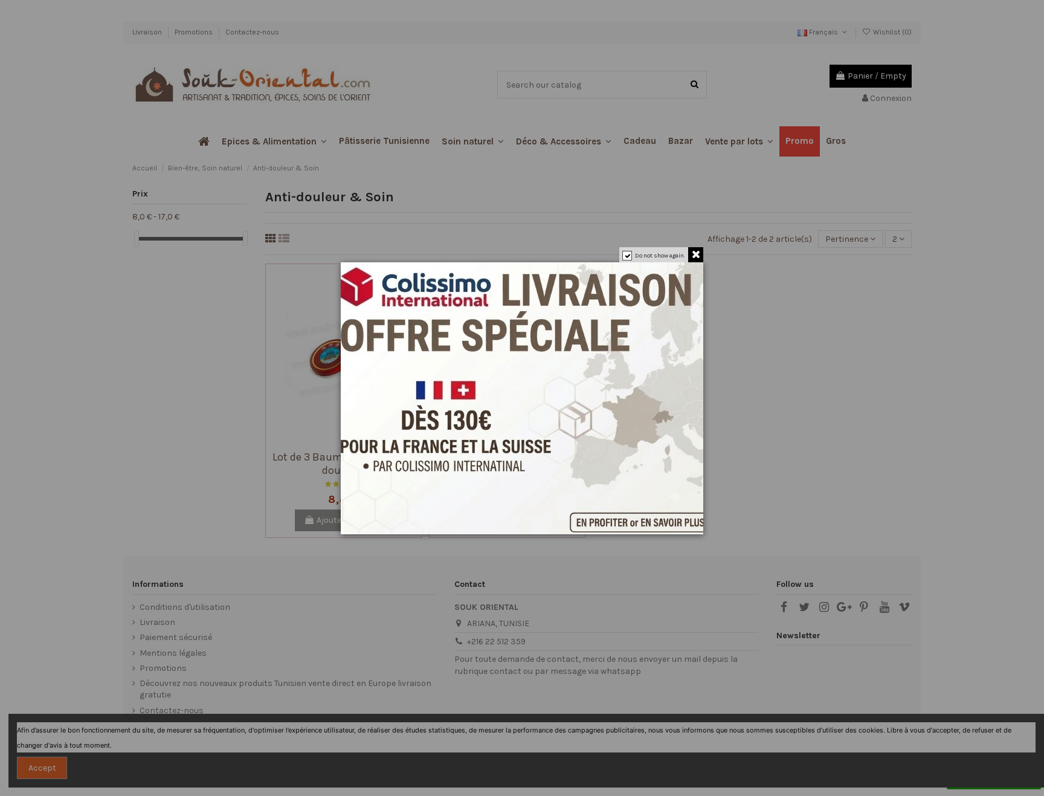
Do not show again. (660, 255)
